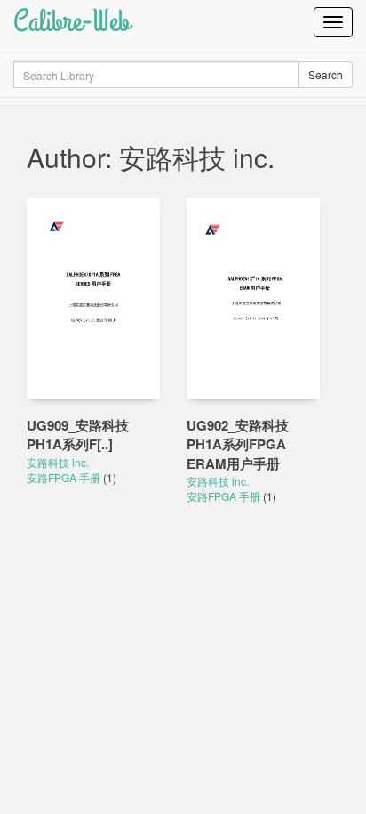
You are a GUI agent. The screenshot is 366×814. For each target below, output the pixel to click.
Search (325, 74)
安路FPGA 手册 (65, 477)
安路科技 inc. (58, 462)
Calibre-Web (71, 22)
